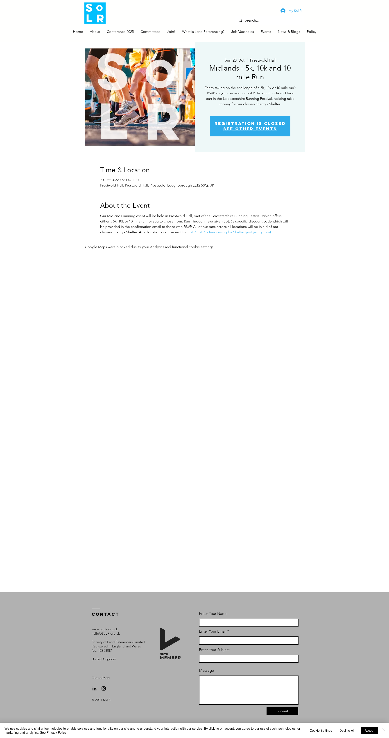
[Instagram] (103, 688)
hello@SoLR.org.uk (106, 633)
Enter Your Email (212, 631)
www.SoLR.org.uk (105, 629)
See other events (250, 128)
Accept (369, 730)
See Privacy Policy (53, 732)
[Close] (383, 730)
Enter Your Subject (214, 650)
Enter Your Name (213, 614)
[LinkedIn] (94, 688)
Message (206, 670)
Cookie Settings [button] (321, 730)
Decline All (346, 730)
